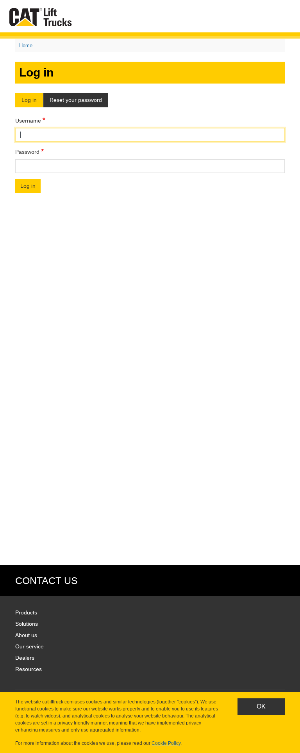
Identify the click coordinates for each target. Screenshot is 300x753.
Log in (29, 100)
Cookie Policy (166, 743)
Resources (28, 669)
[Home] (42, 17)
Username (28, 120)
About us (26, 635)
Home (25, 45)
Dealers (24, 658)
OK (261, 706)
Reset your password (76, 100)
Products (26, 612)
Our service (29, 646)
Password (27, 152)
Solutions (26, 624)
